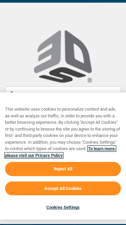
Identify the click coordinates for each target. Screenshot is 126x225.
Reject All (63, 168)
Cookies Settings (63, 207)
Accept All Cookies (63, 188)
